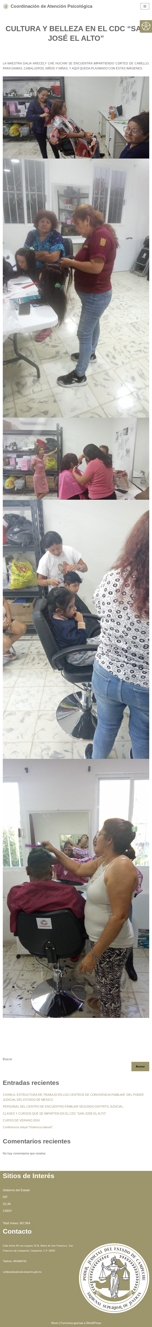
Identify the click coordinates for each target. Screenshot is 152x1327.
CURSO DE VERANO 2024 (21, 1120)
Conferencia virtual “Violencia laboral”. (28, 1127)
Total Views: (11, 1223)
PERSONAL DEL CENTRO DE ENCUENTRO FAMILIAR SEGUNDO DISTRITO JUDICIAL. (63, 1106)
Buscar (7, 1059)
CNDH (7, 1210)
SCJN (7, 1204)
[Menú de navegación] (145, 6)
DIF (5, 1197)
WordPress (93, 1323)
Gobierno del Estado (16, 1190)
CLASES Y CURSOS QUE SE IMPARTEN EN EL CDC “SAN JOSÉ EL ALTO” (54, 1113)
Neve (54, 1323)
